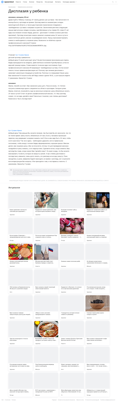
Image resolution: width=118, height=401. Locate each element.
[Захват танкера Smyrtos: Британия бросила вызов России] (72, 333)
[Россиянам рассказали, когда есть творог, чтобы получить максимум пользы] (97, 282)
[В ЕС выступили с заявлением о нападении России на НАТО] (46, 385)
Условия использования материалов (66, 399)
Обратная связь (80, 399)
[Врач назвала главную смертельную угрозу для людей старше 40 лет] (20, 307)
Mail (3, 399)
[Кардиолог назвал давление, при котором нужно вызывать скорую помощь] (46, 204)
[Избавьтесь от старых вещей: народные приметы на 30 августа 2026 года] (97, 385)
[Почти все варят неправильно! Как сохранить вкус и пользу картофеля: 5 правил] (46, 230)
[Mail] (2, 2)
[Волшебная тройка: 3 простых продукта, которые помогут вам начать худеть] (46, 333)
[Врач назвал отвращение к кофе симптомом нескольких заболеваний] (97, 333)
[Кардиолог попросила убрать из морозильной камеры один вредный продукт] (97, 204)
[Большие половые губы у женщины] (72, 204)
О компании (7, 399)
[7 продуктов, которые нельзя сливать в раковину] (72, 307)
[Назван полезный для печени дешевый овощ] (20, 256)
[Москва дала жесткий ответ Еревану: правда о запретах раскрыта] (46, 256)
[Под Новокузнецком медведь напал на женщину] (46, 359)
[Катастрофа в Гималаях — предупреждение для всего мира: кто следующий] (20, 230)
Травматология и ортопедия (25, 6)
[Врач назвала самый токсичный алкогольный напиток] (46, 282)
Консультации (11, 6)
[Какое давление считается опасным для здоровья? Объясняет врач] (20, 204)
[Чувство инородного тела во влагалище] (20, 333)
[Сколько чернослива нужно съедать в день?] (97, 307)
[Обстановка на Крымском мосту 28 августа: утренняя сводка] (20, 282)
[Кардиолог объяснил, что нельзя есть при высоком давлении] (72, 282)
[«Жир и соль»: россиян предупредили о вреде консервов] (46, 307)
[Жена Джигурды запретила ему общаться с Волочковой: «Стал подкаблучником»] (72, 385)
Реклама (14, 399)
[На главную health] (9, 2)
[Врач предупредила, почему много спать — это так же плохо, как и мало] (97, 359)
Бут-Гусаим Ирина (22, 55)
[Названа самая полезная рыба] (72, 256)
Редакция (54, 399)
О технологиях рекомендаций (92, 399)
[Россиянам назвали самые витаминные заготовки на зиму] (20, 359)
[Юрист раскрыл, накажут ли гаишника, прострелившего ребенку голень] (72, 359)
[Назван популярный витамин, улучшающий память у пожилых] (97, 230)
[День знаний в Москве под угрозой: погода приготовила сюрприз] (20, 385)
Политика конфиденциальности (107, 399)
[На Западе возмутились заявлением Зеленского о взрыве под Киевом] (97, 256)
